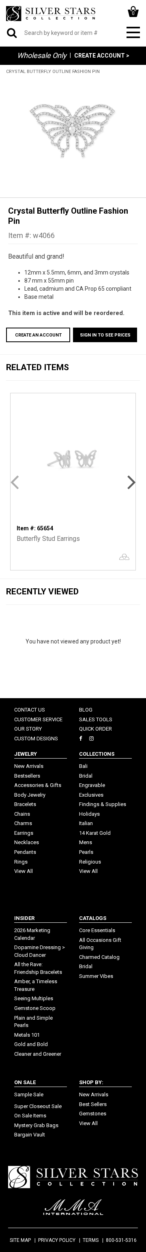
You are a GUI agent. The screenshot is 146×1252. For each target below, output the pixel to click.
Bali (83, 766)
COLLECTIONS (96, 754)
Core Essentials (97, 930)
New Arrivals (28, 766)
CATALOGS (92, 918)
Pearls (86, 852)
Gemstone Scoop (35, 1008)
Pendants (25, 852)
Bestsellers (27, 776)
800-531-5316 (121, 1240)
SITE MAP (20, 1240)
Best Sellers (93, 1104)
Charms (23, 823)
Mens (85, 842)
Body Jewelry (29, 795)
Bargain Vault (29, 1135)
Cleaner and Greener (37, 1054)
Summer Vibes (96, 976)
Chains (22, 814)
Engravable (92, 785)
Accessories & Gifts (37, 785)
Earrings (23, 833)
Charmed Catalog (99, 957)
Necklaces (26, 842)
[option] (73, 131)
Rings (21, 862)
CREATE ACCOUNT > (101, 55)
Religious (90, 862)
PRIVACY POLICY (56, 1240)
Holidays (89, 814)
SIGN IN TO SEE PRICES (105, 335)
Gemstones (92, 1114)
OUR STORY (28, 729)
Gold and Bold (31, 1044)
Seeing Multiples (33, 998)
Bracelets (25, 804)
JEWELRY (25, 754)
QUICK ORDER (95, 729)
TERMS (91, 1240)
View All (23, 871)
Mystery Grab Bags (36, 1125)
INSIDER (24, 918)
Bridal (85, 776)
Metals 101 (27, 1035)
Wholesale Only (42, 55)
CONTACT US (29, 710)
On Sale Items (30, 1116)
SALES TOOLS (95, 719)
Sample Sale (28, 1094)
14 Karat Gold (95, 833)
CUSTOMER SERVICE (38, 719)
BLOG (85, 710)
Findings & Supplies (102, 804)
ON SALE (25, 1082)
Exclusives (91, 795)
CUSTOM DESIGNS (36, 738)
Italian (86, 823)
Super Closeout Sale (38, 1106)
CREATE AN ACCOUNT (38, 335)
